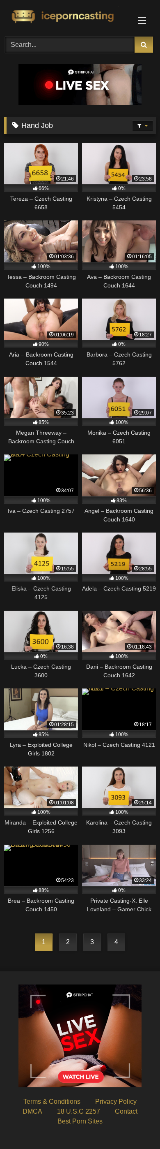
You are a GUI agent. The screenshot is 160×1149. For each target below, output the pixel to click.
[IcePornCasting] (65, 17)
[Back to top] (135, 1125)
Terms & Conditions (51, 1101)
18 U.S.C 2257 (78, 1111)
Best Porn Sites (80, 1121)
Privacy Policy (116, 1101)
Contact (126, 1111)
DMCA (32, 1111)
